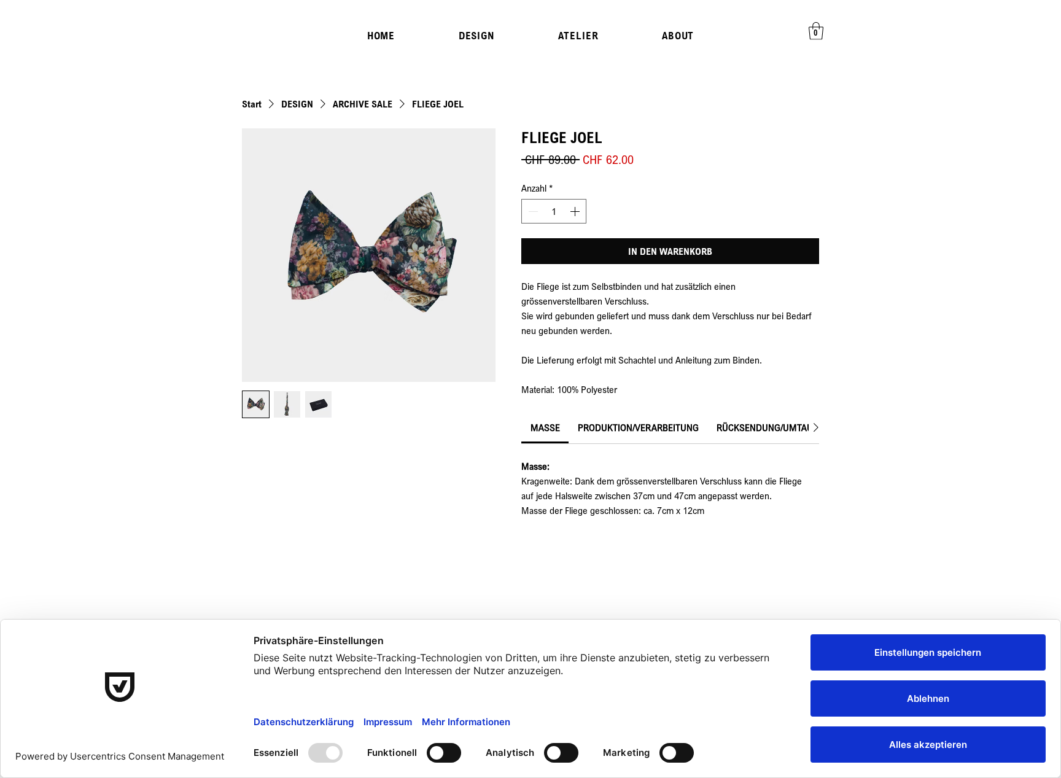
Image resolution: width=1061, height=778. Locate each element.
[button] (816, 31)
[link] (545, 427)
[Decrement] (531, 211)
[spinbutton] (553, 211)
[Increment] (576, 211)
